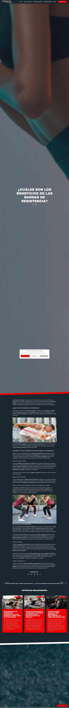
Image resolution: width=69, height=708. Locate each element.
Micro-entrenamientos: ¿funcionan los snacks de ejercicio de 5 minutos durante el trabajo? (34, 614)
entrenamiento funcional (50, 444)
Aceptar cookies (25, 355)
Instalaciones (28, 1)
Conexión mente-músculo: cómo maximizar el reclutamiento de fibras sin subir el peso (56, 614)
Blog (54, 1)
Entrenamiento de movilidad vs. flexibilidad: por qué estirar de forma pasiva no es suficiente (12, 614)
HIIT (18, 445)
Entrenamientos (37, 1)
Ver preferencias (44, 355)
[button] (28, 574)
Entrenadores (48, 1)
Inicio (21, 1)
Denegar (34, 355)
